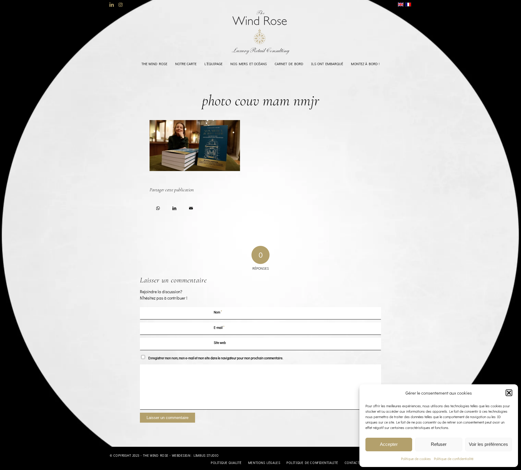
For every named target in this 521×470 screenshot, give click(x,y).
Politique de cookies (416, 458)
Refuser (439, 444)
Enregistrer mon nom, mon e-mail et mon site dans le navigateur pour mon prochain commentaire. (215, 358)
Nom (218, 311)
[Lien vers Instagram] (120, 4)
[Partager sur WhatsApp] (158, 207)
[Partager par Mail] (191, 207)
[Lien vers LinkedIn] (111, 4)
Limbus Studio (206, 455)
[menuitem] (154, 63)
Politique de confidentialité (453, 458)
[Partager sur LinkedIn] (174, 207)
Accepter (389, 444)
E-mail (219, 327)
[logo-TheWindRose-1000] (260, 32)
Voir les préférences (488, 444)
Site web (220, 342)
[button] (509, 393)
